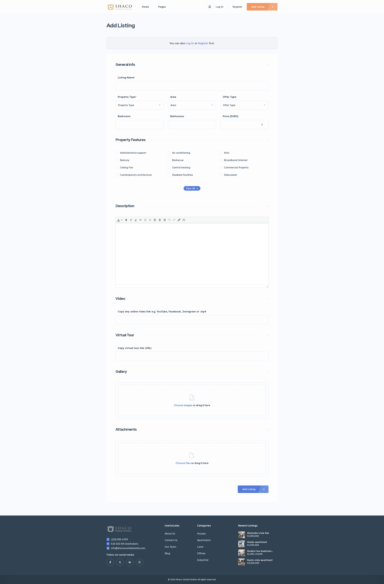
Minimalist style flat (258, 533)
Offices (201, 553)
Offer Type (229, 96)
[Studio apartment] (241, 543)
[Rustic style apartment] (241, 561)
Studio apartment (257, 542)
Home (145, 6)
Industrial (202, 559)
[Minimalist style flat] (241, 534)
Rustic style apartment (260, 560)
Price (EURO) (230, 116)
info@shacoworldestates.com (128, 548)
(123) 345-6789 (119, 539)
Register (237, 6)
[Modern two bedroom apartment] (241, 552)
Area (173, 96)
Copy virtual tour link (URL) (135, 348)
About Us (170, 533)
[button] (119, 220)
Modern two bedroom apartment (259, 551)
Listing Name (126, 77)
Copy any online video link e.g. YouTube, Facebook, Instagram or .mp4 (162, 311)
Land (200, 546)
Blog (167, 553)
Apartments (204, 540)
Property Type (127, 96)
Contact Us (171, 540)
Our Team (170, 546)
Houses (201, 533)
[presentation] (118, 220)
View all (190, 188)
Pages (162, 6)
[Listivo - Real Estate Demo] (119, 7)
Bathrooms (177, 116)
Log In (219, 6)
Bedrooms (124, 116)
